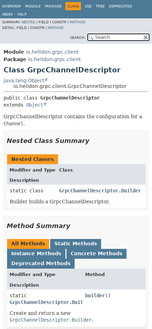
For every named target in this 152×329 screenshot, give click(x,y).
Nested (28, 22)
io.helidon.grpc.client (52, 52)
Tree (100, 6)
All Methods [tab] (28, 243)
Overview (11, 6)
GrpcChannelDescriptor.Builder (100, 190)
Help (22, 14)
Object (34, 105)
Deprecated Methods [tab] (40, 263)
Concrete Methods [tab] (96, 253)
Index (7, 14)
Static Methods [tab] (75, 243)
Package (53, 6)
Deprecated (120, 6)
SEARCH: (78, 38)
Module (33, 6)
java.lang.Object (24, 80)
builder (95, 295)
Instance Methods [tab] (36, 253)
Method (78, 22)
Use (88, 6)
